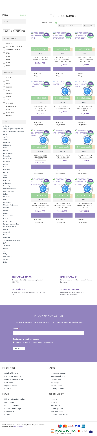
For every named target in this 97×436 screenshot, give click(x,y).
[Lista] (35, 22)
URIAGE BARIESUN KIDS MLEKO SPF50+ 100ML (84, 108)
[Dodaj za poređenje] (45, 69)
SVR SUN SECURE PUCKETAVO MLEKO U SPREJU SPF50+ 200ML (62, 59)
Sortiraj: (61, 26)
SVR (40, 53)
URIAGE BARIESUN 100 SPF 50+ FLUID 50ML (62, 107)
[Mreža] (32, 22)
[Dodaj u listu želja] (40, 69)
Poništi (23, 15)
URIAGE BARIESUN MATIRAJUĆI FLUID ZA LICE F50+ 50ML (62, 205)
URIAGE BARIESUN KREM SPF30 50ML (63, 156)
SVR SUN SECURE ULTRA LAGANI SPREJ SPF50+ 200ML (85, 59)
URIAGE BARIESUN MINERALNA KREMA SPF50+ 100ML (84, 205)
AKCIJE (6, 122)
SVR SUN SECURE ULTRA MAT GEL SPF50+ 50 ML (40, 108)
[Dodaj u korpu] (35, 69)
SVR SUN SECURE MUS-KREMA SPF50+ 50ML (40, 58)
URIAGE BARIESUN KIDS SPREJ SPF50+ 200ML (40, 157)
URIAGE (62, 102)
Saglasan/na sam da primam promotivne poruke (34, 342)
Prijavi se (19, 348)
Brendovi (8, 72)
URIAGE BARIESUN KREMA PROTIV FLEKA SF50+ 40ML (40, 205)
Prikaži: (86, 26)
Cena (6, 21)
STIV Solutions (18, 427)
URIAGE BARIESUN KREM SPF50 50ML (85, 156)
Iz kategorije (10, 38)
